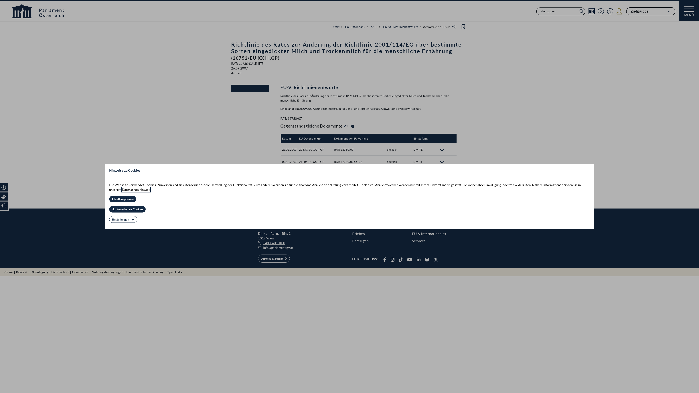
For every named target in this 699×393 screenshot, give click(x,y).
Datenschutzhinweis (136, 190)
